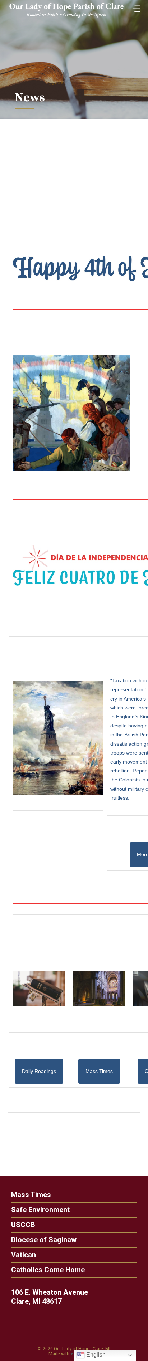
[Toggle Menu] (134, 6)
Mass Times (31, 1195)
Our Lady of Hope (71, 1348)
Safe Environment (40, 1210)
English (95, 1355)
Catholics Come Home (48, 1270)
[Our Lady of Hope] (66, 18)
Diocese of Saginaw (44, 1240)
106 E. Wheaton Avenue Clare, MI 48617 (49, 1297)
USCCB (23, 1225)
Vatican (23, 1255)
